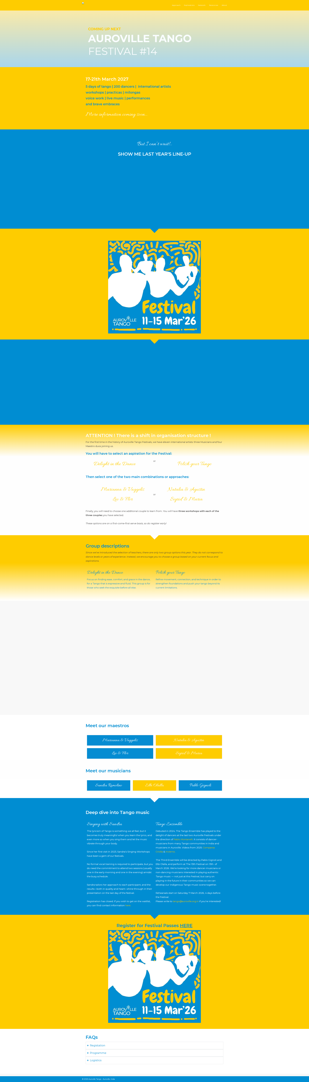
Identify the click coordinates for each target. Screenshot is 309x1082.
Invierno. (170, 851)
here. (128, 905)
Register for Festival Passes (155, 925)
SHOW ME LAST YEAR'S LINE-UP (154, 154)
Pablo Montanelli (183, 839)
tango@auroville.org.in (186, 901)
